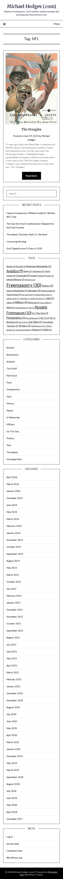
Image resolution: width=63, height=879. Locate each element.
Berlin (28, 271)
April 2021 (11, 665)
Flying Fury (29, 280)
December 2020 (14, 693)
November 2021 (14, 616)
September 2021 (14, 630)
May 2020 (11, 728)
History (10, 403)
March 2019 (12, 770)
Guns (9, 396)
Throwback (12, 452)
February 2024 (14, 526)
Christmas (38, 271)
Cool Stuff (11, 368)
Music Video (46, 303)
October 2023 (13, 546)
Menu (57, 23)
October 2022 (13, 581)
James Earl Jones (38, 298)
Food (9, 382)
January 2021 (13, 686)
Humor (9, 410)
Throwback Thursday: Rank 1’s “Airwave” (27, 234)
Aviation (14, 271)
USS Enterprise (38, 326)
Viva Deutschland (24, 330)
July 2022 (11, 588)
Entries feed (12, 843)
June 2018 (11, 798)
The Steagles (31, 129)
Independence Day (43, 295)
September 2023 (14, 553)
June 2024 (11, 505)
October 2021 (13, 623)
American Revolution (38, 266)
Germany (34, 290)
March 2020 (12, 742)
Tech (8, 445)
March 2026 (12, 484)
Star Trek (23, 322)
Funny (47, 285)
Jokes (10, 302)
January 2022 (13, 602)
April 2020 (11, 735)
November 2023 (14, 539)
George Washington (16, 290)
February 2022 (14, 595)
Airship (11, 266)
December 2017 (14, 819)
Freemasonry (23, 285)
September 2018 (14, 777)
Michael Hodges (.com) (31, 6)
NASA (10, 307)
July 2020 (11, 714)
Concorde (22, 275)
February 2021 (14, 679)
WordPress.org (14, 857)
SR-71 (45, 318)
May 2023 (11, 567)
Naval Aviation (21, 308)
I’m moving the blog (16, 241)
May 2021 (11, 658)
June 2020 (11, 721)
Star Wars (35, 322)
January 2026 (13, 491)
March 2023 (12, 574)
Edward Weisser (15, 279)
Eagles (50, 276)
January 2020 (13, 749)
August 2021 (13, 637)
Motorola (34, 302)
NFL (31, 308)
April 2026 (11, 477)
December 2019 (14, 756)
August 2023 (13, 560)
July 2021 (11, 644)
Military (21, 302)
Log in (9, 836)
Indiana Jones (12, 298)
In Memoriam (13, 417)
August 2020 (13, 707)
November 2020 (14, 700)
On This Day (40, 313)
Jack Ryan (25, 298)
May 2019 (11, 763)
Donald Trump (38, 275)
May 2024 (11, 512)
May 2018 (11, 805)
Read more (31, 175)
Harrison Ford (28, 295)
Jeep (50, 298)
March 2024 (12, 519)
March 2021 (12, 672)
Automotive (12, 354)
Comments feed (14, 850)
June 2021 (11, 651)
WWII (47, 330)
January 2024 (13, 533)
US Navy (25, 325)
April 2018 (11, 812)
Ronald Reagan (33, 318)
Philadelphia (16, 317)
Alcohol (21, 266)
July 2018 (11, 791)
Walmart (37, 330)
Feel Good (11, 375)
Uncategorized (13, 459)
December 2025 (14, 498)
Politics (10, 438)
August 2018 (13, 784)
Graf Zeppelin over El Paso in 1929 (24, 248)
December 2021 (14, 609)
